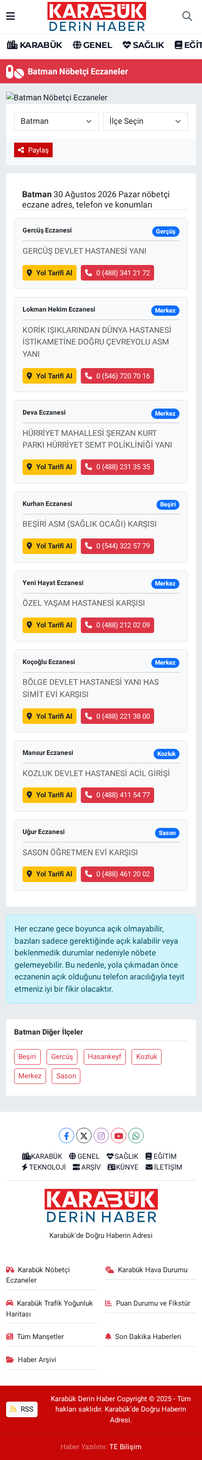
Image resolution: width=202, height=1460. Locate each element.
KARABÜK (39, 45)
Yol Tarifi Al (54, 273)
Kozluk (146, 1056)
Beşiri (27, 1056)
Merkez (29, 1076)
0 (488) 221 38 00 (123, 716)
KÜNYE (127, 1167)
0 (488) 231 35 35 (123, 467)
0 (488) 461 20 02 (123, 874)
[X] (84, 1135)
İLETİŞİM (168, 1167)
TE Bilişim (125, 1447)
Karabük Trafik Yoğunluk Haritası (49, 1308)
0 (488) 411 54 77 (123, 795)
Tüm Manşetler (40, 1336)
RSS (26, 1409)
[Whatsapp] (136, 1135)
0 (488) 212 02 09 (123, 625)
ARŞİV (91, 1167)
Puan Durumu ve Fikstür (153, 1303)
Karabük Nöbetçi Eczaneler (38, 1275)
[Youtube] (118, 1135)
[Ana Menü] (10, 16)
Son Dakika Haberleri (148, 1336)
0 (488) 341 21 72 (123, 273)
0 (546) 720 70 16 (123, 376)
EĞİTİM (165, 1156)
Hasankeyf (104, 1056)
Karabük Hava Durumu (152, 1270)
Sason (66, 1076)
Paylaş (38, 150)
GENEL (96, 45)
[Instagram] (101, 1135)
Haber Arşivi (37, 1360)
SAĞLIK (147, 45)
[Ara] (187, 16)
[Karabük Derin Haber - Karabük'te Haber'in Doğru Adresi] (96, 15)
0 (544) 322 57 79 (123, 546)
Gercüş (62, 1056)
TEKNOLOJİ (47, 1167)
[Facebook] (66, 1135)
